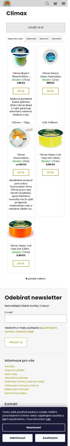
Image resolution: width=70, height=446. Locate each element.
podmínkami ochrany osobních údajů (31, 329)
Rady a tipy (11, 374)
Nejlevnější (31, 38)
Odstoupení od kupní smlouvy (22, 385)
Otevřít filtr (35, 27)
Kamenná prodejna (16, 393)
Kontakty (10, 366)
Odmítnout (17, 438)
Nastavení (34, 427)
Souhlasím (50, 438)
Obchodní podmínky (16, 377)
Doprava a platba (14, 370)
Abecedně (56, 38)
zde (48, 419)
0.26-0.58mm (50, 122)
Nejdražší (44, 38)
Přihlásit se (15, 342)
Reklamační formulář (16, 389)
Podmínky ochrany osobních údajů (24, 381)
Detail (21, 91)
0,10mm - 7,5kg (20, 122)
